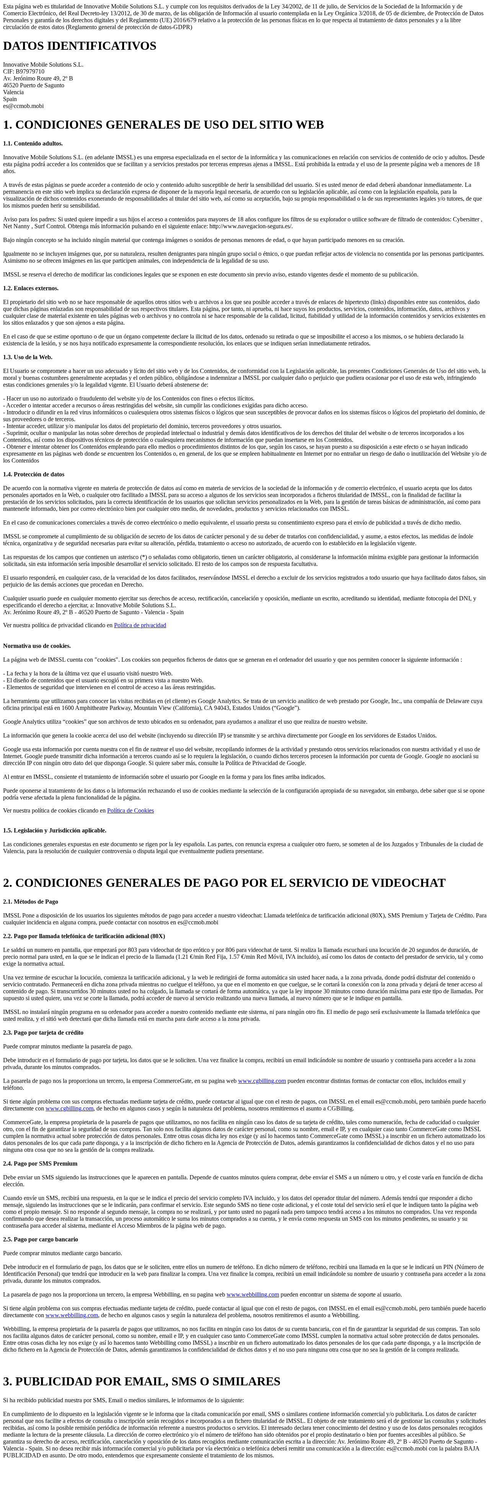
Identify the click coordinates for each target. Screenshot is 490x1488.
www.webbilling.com (253, 1294)
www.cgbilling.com (262, 1081)
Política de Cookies (130, 810)
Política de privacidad (140, 625)
